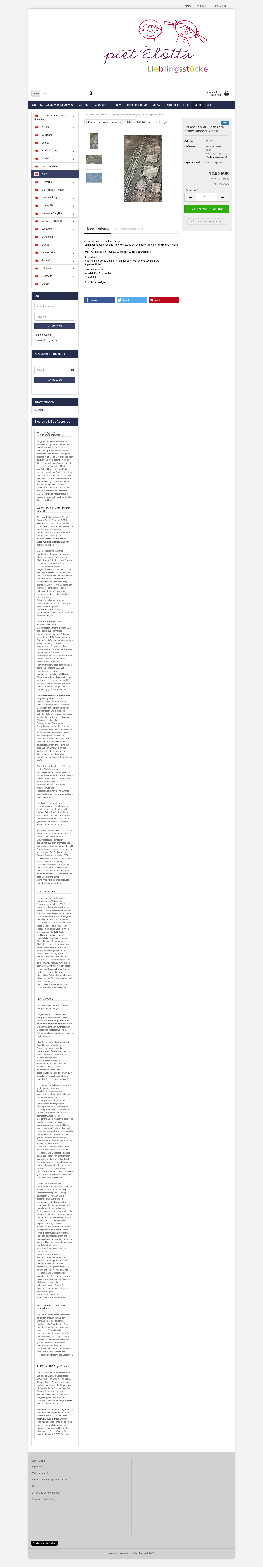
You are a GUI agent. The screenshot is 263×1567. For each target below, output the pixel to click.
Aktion (83, 105)
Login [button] (202, 5)
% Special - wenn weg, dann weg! (52, 105)
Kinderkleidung (136, 105)
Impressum (37, 1466)
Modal (157, 105)
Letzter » (129, 122)
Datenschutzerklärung (43, 1499)
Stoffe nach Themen (52, 189)
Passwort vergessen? (46, 340)
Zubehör (46, 260)
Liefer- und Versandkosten (45, 1492)
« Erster (90, 122)
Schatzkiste (48, 181)
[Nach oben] (252, 1561)
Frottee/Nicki (48, 252)
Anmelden (55, 326)
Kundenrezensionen (129, 228)
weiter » (116, 122)
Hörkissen (47, 268)
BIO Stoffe (47, 205)
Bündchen (47, 236)
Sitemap (39, 409)
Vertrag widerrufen (44, 1543)
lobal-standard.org (59, 880)
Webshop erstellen (119, 1553)
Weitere (212, 105)
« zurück (103, 122)
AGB (33, 1486)
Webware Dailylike (51, 213)
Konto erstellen (42, 334)
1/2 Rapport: (191, 190)
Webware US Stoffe (52, 221)
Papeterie (46, 276)
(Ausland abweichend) (216, 157)
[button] (188, 6)
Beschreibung (98, 228)
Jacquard (100, 105)
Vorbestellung (49, 197)
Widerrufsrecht (39, 1473)
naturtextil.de (54, 883)
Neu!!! (197, 105)
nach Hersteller (178, 105)
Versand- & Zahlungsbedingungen (49, 1479)
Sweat (45, 244)
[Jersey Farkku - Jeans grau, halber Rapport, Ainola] (143, 168)
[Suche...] (90, 93)
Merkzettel (220, 5)
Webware (46, 228)
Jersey (116, 105)
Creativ (45, 283)
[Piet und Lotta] (131, 47)
